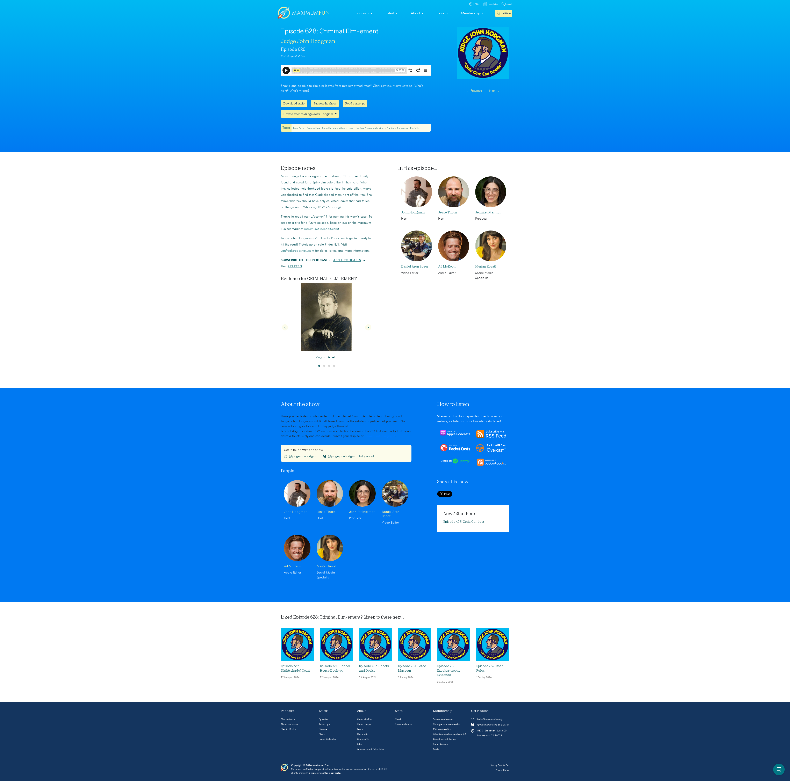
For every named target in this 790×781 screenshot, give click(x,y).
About (415, 13)
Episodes (323, 719)
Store (440, 13)
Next (494, 91)
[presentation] (285, 327)
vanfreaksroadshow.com (297, 251)
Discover (323, 729)
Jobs (359, 744)
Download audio (294, 103)
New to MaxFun (289, 729)
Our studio (362, 734)
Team (360, 729)
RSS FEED (295, 266)
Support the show (325, 103)
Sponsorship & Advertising (370, 749)
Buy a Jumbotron (403, 724)
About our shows (289, 724)
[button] (319, 366)
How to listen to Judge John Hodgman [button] (308, 114)
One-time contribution (444, 739)
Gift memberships (442, 729)
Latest (390, 13)
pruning (391, 128)
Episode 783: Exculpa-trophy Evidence (448, 670)
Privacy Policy (502, 770)
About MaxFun (364, 719)
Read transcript (355, 103)
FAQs (436, 749)
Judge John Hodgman (308, 41)
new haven (299, 128)
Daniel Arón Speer (414, 266)
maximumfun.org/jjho (380, 436)
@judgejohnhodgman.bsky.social (351, 456)
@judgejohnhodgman (304, 456)
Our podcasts (288, 719)
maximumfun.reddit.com (321, 229)
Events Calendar (327, 739)
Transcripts (324, 724)
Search (508, 4)
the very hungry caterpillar (370, 128)
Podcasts (362, 13)
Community (363, 739)
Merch (398, 719)
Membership (470, 13)
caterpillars (314, 128)
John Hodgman (413, 212)
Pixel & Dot (503, 765)
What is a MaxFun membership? (449, 734)
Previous (474, 91)
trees (350, 128)
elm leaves (403, 128)
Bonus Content (440, 744)
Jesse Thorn (447, 212)
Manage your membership (446, 724)
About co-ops (364, 724)
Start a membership (443, 719)
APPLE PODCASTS (347, 260)
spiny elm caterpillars (334, 128)
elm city (414, 128)
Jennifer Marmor (488, 212)
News (322, 734)
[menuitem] (364, 13)
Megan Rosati (485, 266)
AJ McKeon (447, 266)
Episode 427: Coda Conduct (463, 522)
